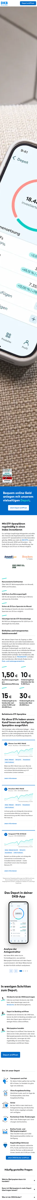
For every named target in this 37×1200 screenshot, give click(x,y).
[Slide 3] (25, 971)
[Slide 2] (23, 971)
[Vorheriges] (11, 971)
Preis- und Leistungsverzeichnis (13, 661)
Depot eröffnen (28, 3)
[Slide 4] (27, 971)
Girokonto (10, 1005)
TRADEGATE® (22, 657)
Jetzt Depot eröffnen (18, 508)
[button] (18, 1180)
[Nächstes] (16, 971)
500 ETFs (25, 540)
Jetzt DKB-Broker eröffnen (18, 1158)
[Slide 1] (20, 971)
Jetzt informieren (10, 778)
